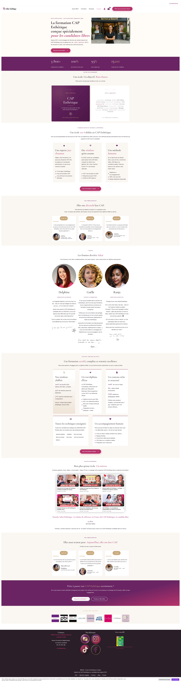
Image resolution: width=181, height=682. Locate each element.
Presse (104, 675)
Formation (84, 9)
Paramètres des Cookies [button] (164, 679)
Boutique (91, 9)
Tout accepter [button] (175, 679)
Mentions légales (84, 675)
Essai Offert (75, 9)
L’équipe (98, 9)
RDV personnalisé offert (122, 8)
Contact (93, 675)
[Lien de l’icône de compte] (104, 9)
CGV (76, 675)
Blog (99, 675)
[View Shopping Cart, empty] (108, 8)
